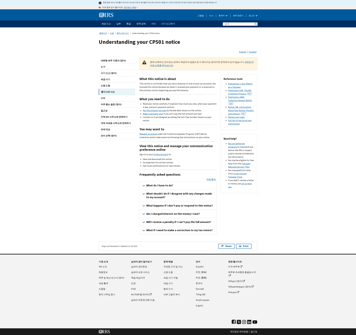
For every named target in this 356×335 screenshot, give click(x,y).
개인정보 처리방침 (239, 331)
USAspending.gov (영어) (239, 286)
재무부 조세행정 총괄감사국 (242, 272)
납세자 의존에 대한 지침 (143, 300)
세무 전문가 (238, 15)
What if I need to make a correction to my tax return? (179, 230)
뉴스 (211, 15)
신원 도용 (105, 85)
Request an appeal (148, 134)
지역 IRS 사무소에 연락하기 (114, 116)
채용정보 (103, 272)
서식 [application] (153, 23)
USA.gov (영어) (235, 281)
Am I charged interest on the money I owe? (173, 214)
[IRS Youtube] (254, 321)
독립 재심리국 (138, 277)
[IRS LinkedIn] (249, 321)
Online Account (161, 154)
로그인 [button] (252, 15)
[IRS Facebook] (234, 321)
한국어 (222, 15)
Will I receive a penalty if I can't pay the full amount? (178, 222)
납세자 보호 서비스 (140, 272)
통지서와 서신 (123, 33)
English (242, 51)
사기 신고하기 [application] (168, 23)
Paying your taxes (236, 117)
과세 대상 (105, 129)
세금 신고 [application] (106, 23)
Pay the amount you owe (154, 110)
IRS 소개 (103, 266)
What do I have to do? (159, 185)
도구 (103, 66)
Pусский (200, 288)
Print (246, 246)
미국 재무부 (234, 266)
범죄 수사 (168, 288)
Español (253, 51)
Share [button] (228, 246)
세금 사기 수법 (171, 277)
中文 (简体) (201, 272)
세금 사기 (105, 79)
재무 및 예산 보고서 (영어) (111, 277)
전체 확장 (211, 179)
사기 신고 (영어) (109, 73)
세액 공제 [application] (141, 23)
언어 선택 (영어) (109, 135)
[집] (106, 14)
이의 (103, 98)
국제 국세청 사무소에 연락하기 (116, 123)
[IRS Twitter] (239, 321)
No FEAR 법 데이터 (140, 294)
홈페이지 (103, 33)
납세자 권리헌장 (139, 266)
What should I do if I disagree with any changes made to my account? (179, 195)
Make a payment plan (153, 113)
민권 (133, 283)
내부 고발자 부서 (172, 294)
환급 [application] (128, 23)
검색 (255, 24)
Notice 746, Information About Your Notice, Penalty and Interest (241, 110)
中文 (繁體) (201, 277)
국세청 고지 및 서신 (173, 266)
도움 (112, 33)
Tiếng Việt (201, 294)
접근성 (104, 110)
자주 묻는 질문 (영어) (111, 104)
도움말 (201, 15)
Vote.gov (232, 292)
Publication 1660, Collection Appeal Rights (240, 100)
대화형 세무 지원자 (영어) (113, 60)
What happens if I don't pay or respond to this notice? (179, 205)
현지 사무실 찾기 (107, 294)
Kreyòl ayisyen (202, 300)
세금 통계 (103, 283)
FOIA (133, 288)
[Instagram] (244, 321)
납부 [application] (118, 23)
